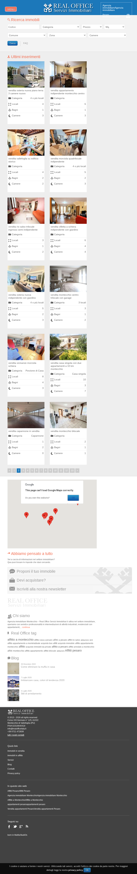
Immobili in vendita (16, 751)
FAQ (25, 43)
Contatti (11, 769)
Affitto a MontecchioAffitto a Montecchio (25, 800)
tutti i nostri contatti (16, 735)
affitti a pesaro (60, 640)
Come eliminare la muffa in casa (38, 666)
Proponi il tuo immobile (36, 571)
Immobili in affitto (15, 755)
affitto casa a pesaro (43, 640)
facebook (10, 827)
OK (73, 498)
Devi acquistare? (31, 580)
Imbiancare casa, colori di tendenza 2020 (42, 680)
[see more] (26, 74)
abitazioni (60, 651)
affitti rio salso (74, 640)
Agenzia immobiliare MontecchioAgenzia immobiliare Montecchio (37, 795)
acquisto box (46, 643)
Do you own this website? (37, 498)
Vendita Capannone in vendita (23, 431)
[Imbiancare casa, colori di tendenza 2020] (13, 682)
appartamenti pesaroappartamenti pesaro (26, 804)
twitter (15, 827)
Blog (10, 764)
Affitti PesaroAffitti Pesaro (19, 791)
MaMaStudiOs (20, 835)
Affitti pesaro (73, 650)
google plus (21, 827)
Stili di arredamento (31, 693)
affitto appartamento (34, 651)
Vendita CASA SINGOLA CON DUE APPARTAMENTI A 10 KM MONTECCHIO (66, 366)
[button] (44, 516)
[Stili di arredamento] (13, 695)
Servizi (11, 760)
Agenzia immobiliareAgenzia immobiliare (113, 7)
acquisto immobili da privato (38, 647)
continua (26, 627)
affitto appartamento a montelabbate (24, 643)
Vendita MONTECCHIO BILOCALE (65, 431)
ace (91, 640)
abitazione (85, 640)
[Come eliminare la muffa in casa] (13, 668)
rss (28, 827)
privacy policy (75, 870)
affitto (22, 646)
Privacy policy (14, 773)
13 (72, 470)
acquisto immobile (66, 643)
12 (66, 470)
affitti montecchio (16, 651)
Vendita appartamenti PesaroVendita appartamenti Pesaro (34, 809)
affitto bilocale (50, 651)
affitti (55, 643)
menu (11, 9)
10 (55, 470)
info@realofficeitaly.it (17, 729)
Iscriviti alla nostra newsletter (41, 589)
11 (61, 470)
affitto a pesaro (60, 646)
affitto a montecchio (21, 639)
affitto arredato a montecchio (81, 647)
